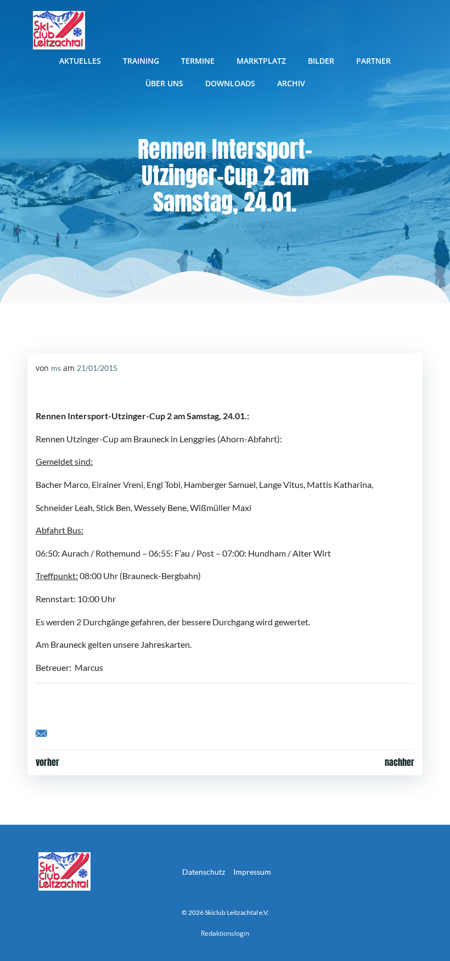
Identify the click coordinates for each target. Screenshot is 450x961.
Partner (373, 60)
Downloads (230, 83)
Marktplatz (261, 60)
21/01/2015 (97, 368)
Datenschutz (203, 871)
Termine (198, 60)
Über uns (164, 83)
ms (56, 368)
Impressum (252, 871)
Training (141, 60)
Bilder (321, 60)
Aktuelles (80, 60)
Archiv (291, 83)
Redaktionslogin (225, 933)
